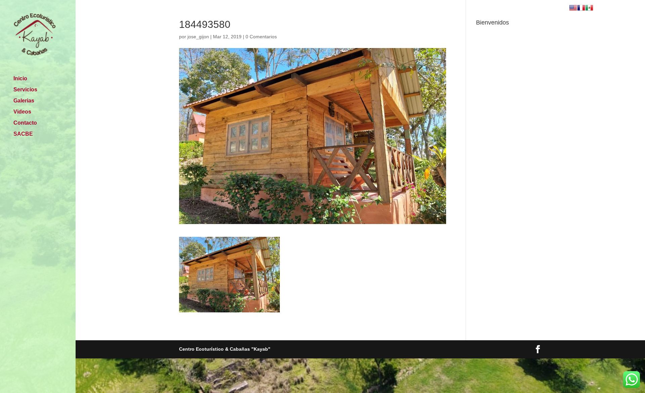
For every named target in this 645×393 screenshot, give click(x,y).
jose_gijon (198, 36)
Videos (22, 112)
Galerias (23, 100)
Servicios (25, 89)
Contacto (25, 123)
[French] (581, 8)
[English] (573, 8)
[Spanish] (589, 8)
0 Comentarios (261, 36)
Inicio (20, 78)
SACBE (23, 134)
